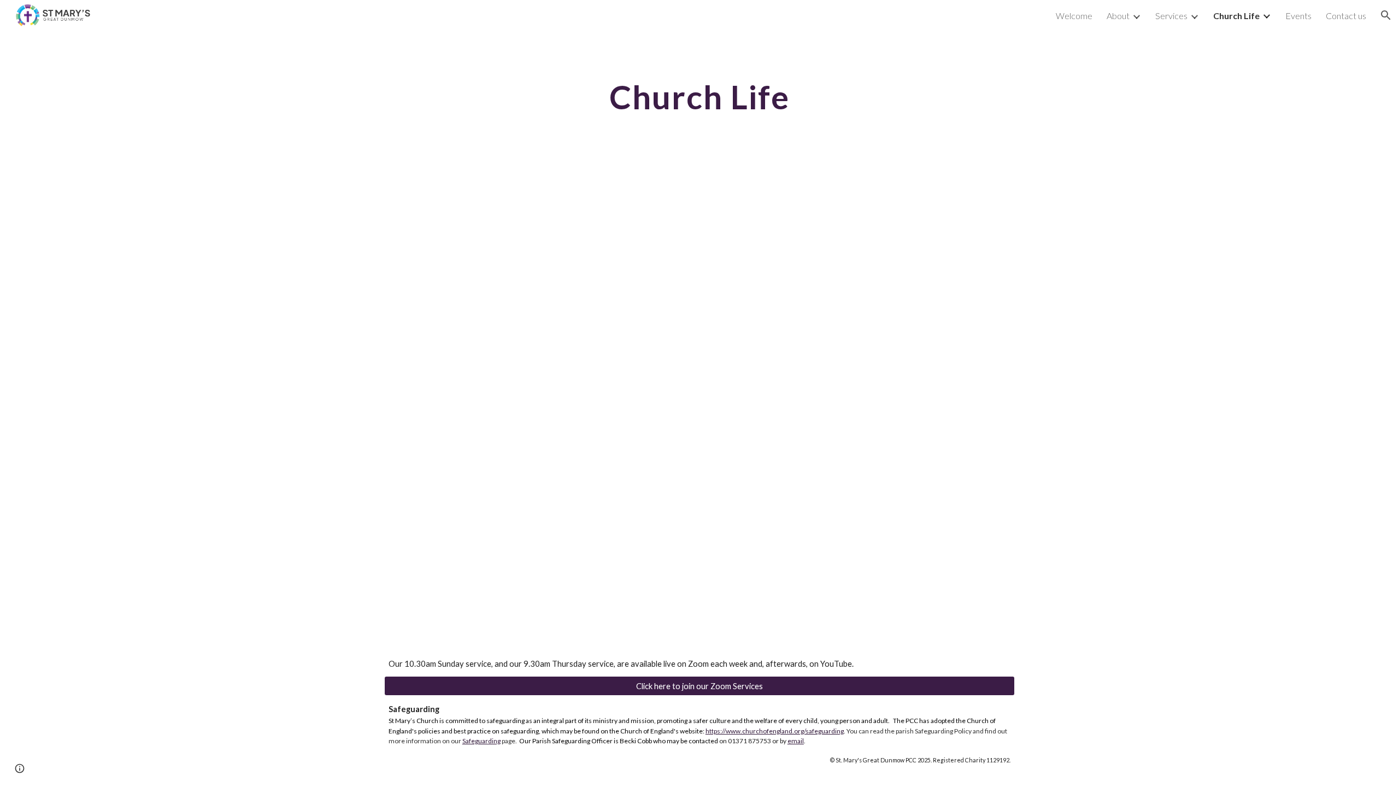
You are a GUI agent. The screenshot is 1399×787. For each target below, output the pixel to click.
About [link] (1118, 15)
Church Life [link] (1236, 15)
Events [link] (1298, 15)
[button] (1386, 15)
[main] (699, 96)
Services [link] (1171, 15)
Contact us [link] (1346, 15)
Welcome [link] (1074, 15)
